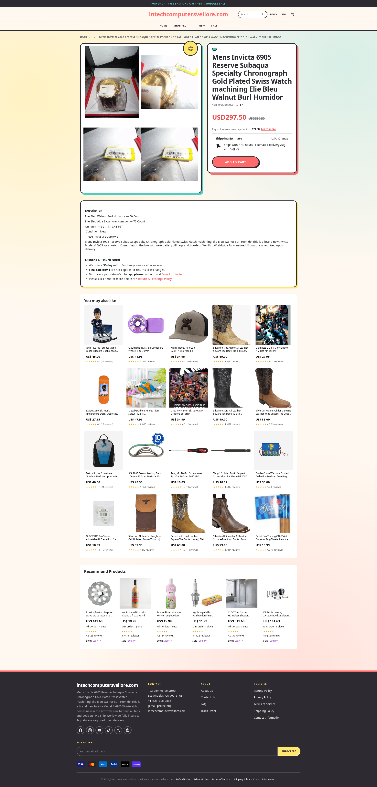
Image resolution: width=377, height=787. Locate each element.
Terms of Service (264, 704)
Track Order (208, 711)
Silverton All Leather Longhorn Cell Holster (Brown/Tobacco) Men (144, 538)
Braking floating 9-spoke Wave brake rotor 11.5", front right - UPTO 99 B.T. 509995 (99, 614)
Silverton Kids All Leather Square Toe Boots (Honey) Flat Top (187, 538)
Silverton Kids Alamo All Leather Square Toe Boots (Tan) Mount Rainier (230, 349)
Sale (214, 25)
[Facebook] (80, 730)
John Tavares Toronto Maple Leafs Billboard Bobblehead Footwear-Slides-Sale (101, 349)
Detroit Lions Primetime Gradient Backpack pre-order (102, 475)
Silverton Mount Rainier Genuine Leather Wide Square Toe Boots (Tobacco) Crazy (273, 412)
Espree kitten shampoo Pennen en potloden (169, 614)
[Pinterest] (128, 730)
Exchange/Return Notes (102, 260)
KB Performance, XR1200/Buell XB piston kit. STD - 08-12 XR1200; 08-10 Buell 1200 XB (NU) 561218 (276, 614)
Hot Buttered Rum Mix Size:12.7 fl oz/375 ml (134, 614)
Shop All (180, 25)
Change (283, 138)
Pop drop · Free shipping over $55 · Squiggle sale (188, 3)
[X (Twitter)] (118, 730)
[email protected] (173, 274)
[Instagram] (90, 730)
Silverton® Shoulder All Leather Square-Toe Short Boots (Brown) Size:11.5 (230, 538)
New (202, 25)
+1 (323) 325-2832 (159, 701)
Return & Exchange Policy (155, 279)
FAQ (203, 704)
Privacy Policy (262, 697)
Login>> (96, 640)
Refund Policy (263, 690)
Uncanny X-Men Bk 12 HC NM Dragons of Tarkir (187, 412)
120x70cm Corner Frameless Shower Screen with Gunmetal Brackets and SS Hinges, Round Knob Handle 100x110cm (241, 614)
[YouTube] (99, 730)
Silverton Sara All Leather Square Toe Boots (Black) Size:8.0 (227, 412)
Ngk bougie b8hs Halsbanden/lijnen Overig (202, 614)
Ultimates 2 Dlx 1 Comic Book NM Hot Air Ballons (272, 349)
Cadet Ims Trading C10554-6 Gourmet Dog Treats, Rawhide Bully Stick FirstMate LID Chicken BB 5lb (272, 538)
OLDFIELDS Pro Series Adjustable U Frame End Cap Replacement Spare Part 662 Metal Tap (101, 538)
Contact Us (208, 697)
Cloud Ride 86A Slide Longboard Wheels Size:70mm (145, 349)
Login (273, 14)
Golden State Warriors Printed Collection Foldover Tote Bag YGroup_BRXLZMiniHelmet (272, 475)
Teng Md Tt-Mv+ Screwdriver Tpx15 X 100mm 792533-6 (186, 475)
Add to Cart (235, 162)
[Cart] (292, 14)
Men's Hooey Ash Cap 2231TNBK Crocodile (183, 349)
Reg (284, 14)
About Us (207, 690)
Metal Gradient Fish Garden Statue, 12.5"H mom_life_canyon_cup (143, 412)
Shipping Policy (264, 711)
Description (93, 210)
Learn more (268, 129)
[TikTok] (109, 730)
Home (163, 25)
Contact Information (267, 717)
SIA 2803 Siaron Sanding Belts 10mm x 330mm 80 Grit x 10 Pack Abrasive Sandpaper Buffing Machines (144, 475)
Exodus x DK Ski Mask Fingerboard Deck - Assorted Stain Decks (101, 412)
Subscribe (289, 751)
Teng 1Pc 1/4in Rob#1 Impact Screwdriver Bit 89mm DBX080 (230, 475)
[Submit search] (263, 14)
